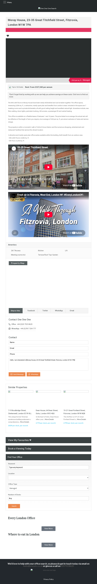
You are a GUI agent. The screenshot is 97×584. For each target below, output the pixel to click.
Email (72, 311)
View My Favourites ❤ (19, 440)
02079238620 (67, 566)
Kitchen (41, 251)
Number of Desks (14, 495)
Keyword (11, 464)
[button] (48, 528)
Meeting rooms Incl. (18, 255)
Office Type (12, 484)
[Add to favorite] (8, 37)
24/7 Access (15, 251)
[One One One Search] (47, 8)
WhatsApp (59, 311)
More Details (24, 422)
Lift (66, 251)
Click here (76, 94)
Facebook (31, 311)
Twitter (45, 311)
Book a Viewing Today (19, 448)
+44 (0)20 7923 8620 (24, 324)
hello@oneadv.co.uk (33, 566)
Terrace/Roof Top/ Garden (48, 255)
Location (11, 473)
